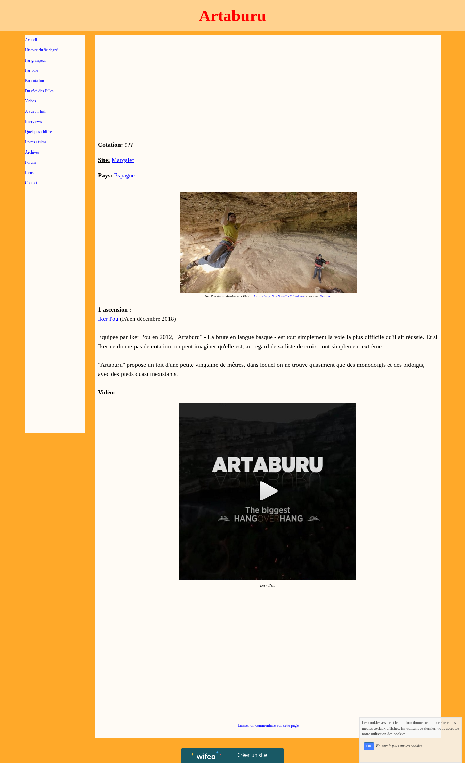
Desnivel (325, 296)
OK (369, 746)
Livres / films (35, 142)
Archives (32, 152)
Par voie (31, 70)
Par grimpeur (35, 60)
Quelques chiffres (39, 131)
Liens (29, 172)
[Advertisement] (55, 327)
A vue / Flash (35, 111)
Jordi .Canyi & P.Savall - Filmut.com (279, 296)
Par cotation (34, 80)
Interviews (33, 121)
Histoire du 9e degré (41, 50)
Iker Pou (108, 319)
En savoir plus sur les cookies (399, 746)
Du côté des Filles (39, 91)
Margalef (123, 160)
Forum (30, 162)
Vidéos (30, 101)
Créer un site (252, 754)
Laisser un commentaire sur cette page (268, 725)
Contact (31, 182)
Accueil (31, 39)
